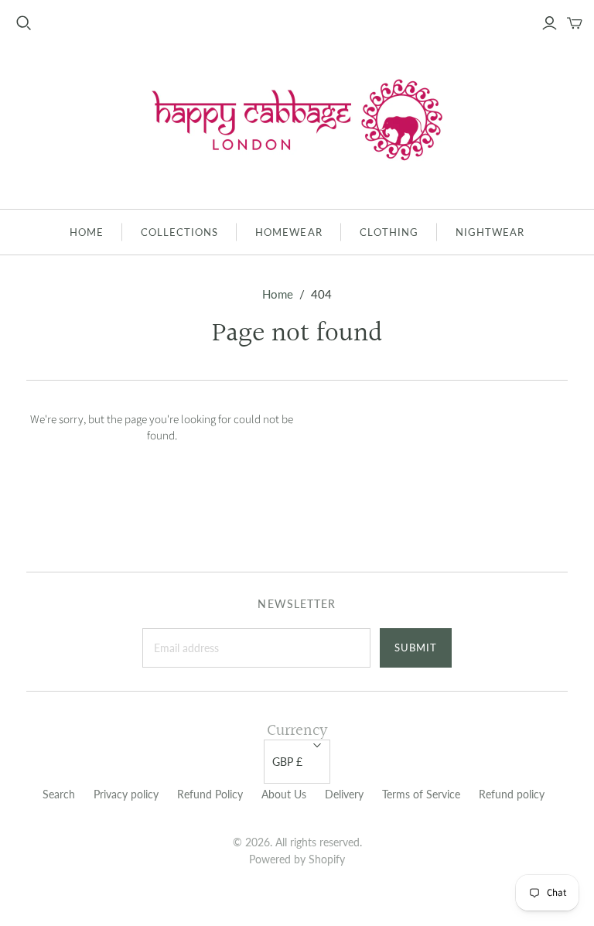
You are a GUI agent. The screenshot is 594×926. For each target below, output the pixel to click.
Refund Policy (210, 794)
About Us (283, 794)
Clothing (389, 232)
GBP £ (287, 761)
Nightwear (490, 232)
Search (59, 794)
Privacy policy (126, 794)
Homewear (288, 232)
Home (87, 232)
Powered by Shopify (297, 859)
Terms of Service (421, 794)
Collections (179, 232)
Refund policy (511, 794)
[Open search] (24, 23)
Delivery (344, 794)
